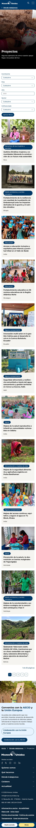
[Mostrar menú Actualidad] (33, 786)
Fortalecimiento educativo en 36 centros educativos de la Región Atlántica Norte (18, 280)
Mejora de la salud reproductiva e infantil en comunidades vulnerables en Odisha (18, 416)
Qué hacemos (8, 772)
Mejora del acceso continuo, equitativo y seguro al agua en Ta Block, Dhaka (18, 503)
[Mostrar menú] (32, 3)
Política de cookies (26, 815)
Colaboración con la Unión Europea (14, 731)
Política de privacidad (10, 815)
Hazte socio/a (9, 825)
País (3, 82)
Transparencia (7, 818)
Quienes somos (9, 768)
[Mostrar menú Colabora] (33, 781)
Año (3, 90)
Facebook (2, 763)
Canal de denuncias (20, 818)
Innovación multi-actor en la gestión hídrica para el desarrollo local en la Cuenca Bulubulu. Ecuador (18, 325)
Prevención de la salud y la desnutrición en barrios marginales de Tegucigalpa (18, 547)
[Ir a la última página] (26, 674)
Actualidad (6, 786)
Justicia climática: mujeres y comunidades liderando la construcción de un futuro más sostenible (18, 141)
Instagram (10, 763)
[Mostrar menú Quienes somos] (33, 767)
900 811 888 (6, 802)
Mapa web (5, 812)
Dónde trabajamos (10, 8)
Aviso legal (14, 812)
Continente (6, 74)
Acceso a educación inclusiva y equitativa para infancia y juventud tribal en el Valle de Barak (18, 236)
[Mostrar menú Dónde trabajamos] (33, 777)
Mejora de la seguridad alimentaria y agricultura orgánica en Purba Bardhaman (18, 460)
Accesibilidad (24, 808)
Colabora (6, 782)
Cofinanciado (6, 106)
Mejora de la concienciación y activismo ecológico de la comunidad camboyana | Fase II (18, 592)
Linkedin (19, 763)
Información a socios (10, 808)
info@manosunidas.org (10, 796)
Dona (27, 825)
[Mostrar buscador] (27, 3)
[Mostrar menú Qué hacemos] (33, 772)
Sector (4, 98)
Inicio (4, 748)
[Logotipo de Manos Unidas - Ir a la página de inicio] (10, 4)
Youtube (15, 763)
